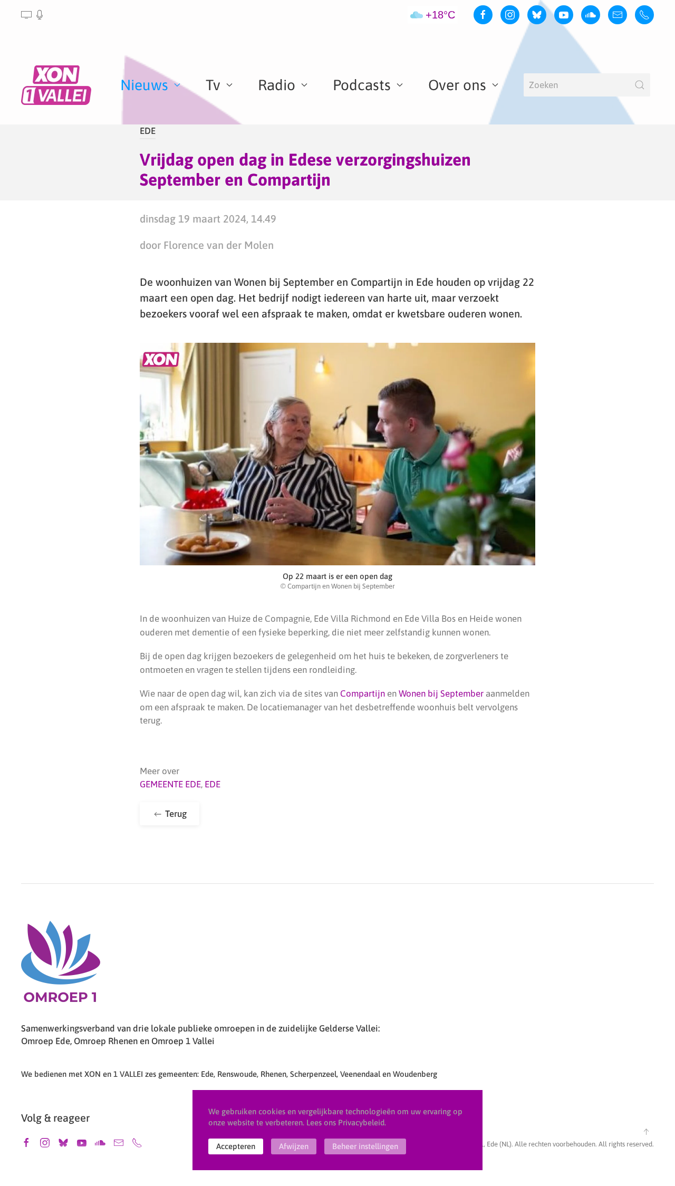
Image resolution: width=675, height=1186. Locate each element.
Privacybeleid (361, 1122)
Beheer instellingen (365, 1146)
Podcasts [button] (362, 84)
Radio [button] (276, 84)
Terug (175, 813)
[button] (33, 14)
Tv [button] (213, 84)
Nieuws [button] (144, 84)
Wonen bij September (441, 693)
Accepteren (235, 1146)
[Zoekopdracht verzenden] (639, 85)
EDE (148, 131)
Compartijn (363, 693)
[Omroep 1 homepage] (60, 965)
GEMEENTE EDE (170, 784)
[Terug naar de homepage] (58, 85)
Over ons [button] (457, 84)
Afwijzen (293, 1146)
